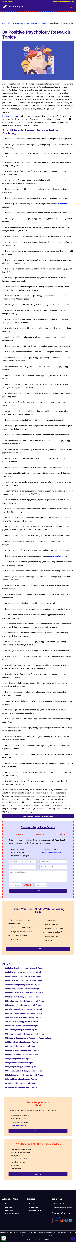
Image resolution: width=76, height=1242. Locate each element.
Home (4, 23)
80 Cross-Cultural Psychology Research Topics (24, 993)
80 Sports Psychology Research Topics (21, 1087)
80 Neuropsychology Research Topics (20, 1046)
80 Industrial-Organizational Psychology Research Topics (28, 1038)
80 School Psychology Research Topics (21, 1079)
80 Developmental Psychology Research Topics (24, 1001)
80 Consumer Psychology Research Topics (22, 984)
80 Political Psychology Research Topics (21, 1054)
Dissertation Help (35, 1210)
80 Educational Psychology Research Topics (23, 1005)
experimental (55, 556)
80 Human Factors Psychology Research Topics (24, 1034)
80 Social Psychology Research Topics (20, 1083)
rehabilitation (64, 204)
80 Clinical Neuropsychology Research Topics (23, 972)
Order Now (38, 1131)
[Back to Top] (73, 1239)
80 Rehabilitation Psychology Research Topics (24, 1075)
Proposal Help (33, 1207)
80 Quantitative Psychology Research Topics (23, 1071)
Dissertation (16, 23)
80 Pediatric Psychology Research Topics (22, 1050)
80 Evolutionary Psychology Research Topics (23, 1013)
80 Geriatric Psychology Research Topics (21, 1025)
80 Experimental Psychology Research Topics (23, 1017)
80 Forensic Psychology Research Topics (21, 1021)
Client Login (8, 1207)
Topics (23, 23)
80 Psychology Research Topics (18, 1058)
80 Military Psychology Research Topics (21, 1042)
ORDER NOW (38, 949)
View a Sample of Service (51, 852)
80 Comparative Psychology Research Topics (23, 980)
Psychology (30, 23)
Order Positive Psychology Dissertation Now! (38, 816)
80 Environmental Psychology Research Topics (24, 1009)
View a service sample (18, 1125)
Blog (9, 23)
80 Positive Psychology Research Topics (36, 35)
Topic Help (32, 1204)
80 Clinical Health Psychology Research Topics (24, 968)
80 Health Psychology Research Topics (21, 1029)
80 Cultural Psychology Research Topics (21, 997)
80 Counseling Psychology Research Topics (22, 988)
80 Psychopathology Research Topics (20, 1067)
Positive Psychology (41, 23)
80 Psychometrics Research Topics (19, 1062)
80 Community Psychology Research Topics (23, 976)
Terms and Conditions (11, 1213)
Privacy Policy (8, 1210)
